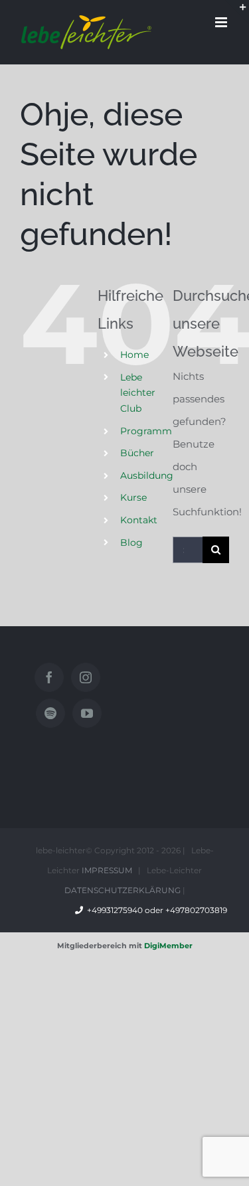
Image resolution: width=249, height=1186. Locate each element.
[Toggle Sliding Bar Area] (237, 12)
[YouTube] (87, 713)
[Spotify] (50, 713)
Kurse (133, 497)
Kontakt (138, 520)
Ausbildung (146, 475)
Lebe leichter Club (137, 393)
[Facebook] (49, 677)
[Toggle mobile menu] (222, 22)
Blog (131, 543)
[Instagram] (85, 677)
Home (134, 355)
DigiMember (168, 945)
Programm (146, 431)
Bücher (137, 453)
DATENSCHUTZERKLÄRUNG (122, 890)
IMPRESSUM (107, 870)
